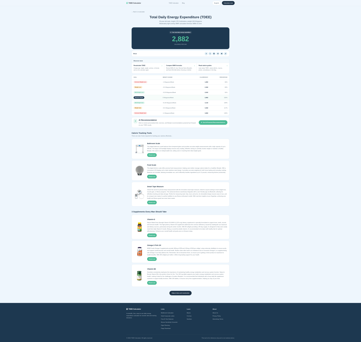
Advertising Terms (218, 319)
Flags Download (166, 328)
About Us (215, 313)
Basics (189, 313)
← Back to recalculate (138, 12)
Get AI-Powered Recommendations (214, 122)
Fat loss (189, 316)
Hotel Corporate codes (167, 316)
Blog (183, 3)
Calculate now (228, 3)
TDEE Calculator (174, 3)
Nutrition (189, 319)
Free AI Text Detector (167, 319)
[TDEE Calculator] (133, 3)
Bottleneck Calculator (167, 313)
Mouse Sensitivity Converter (169, 322)
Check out (152, 155)
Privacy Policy (217, 316)
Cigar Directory (165, 325)
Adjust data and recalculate (180, 293)
